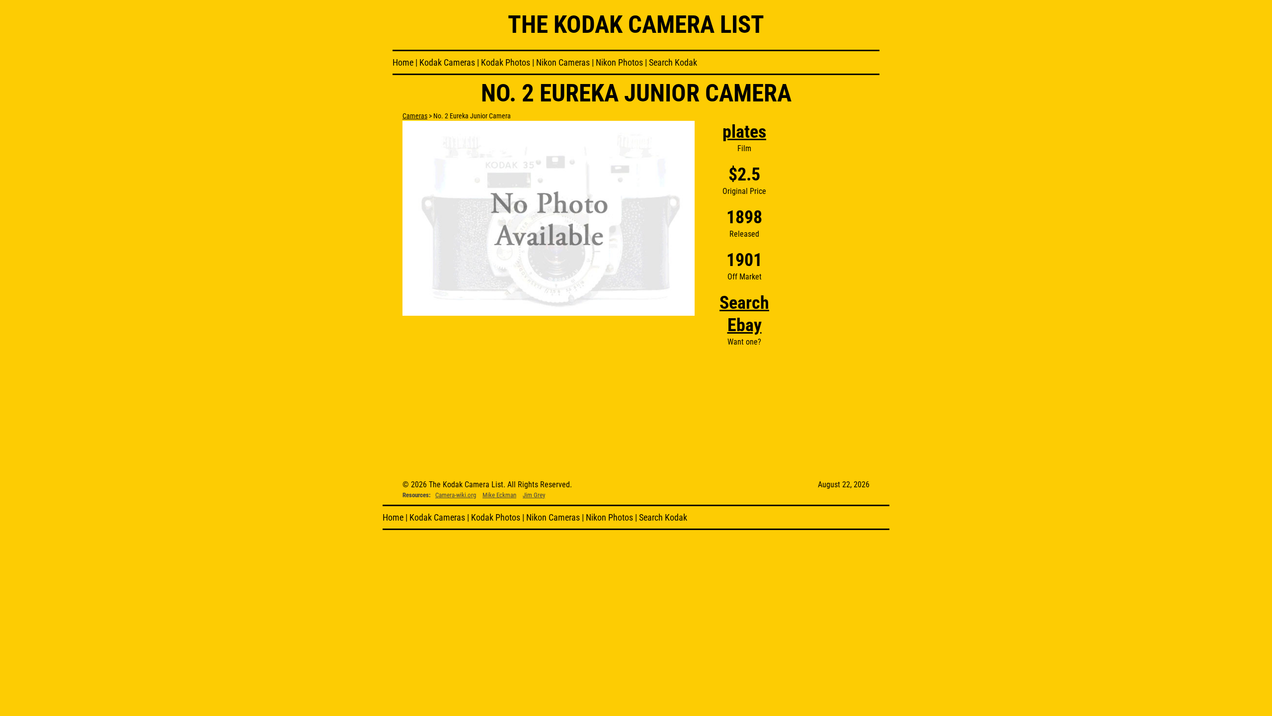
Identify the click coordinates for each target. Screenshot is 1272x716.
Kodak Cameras (447, 62)
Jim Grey (534, 495)
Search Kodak (673, 62)
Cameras (414, 116)
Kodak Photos (505, 62)
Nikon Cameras (563, 62)
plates (744, 131)
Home (403, 62)
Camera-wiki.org (455, 495)
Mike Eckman (499, 495)
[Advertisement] (832, 270)
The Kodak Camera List (636, 24)
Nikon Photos (619, 62)
